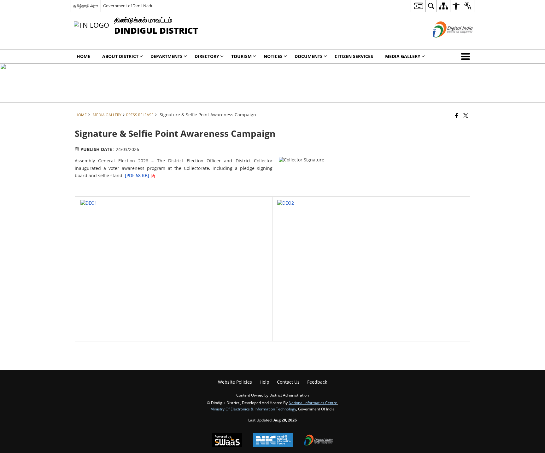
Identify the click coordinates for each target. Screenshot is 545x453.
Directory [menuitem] (207, 56)
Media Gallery (107, 114)
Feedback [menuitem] (317, 382)
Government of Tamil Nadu (128, 6)
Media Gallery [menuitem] (402, 56)
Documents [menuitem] (309, 56)
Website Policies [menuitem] (235, 382)
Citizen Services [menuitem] (354, 56)
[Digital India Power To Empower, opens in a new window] (318, 440)
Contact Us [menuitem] (288, 382)
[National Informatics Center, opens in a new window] (273, 440)
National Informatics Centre (313, 402)
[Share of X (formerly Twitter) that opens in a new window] (466, 115)
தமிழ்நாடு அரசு (85, 6)
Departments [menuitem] (166, 56)
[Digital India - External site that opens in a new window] (444, 43)
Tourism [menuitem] (241, 56)
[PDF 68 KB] (137, 175)
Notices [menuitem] (273, 56)
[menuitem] (418, 6)
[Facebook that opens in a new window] (456, 115)
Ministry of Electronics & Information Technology (253, 408)
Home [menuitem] (83, 56)
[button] (466, 56)
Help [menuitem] (264, 382)
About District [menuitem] (120, 56)
